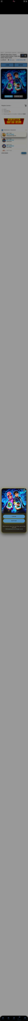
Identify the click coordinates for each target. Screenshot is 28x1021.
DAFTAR (14, 520)
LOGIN (14, 516)
